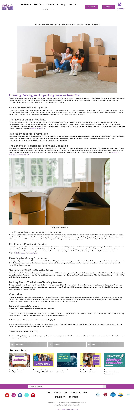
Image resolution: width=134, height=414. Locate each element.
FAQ (66, 392)
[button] (26, 4)
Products (47, 9)
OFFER (85, 392)
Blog (63, 4)
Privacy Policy (60, 409)
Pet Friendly (120, 8)
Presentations (73, 397)
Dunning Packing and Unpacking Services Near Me (44, 95)
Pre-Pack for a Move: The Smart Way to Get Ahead (88, 371)
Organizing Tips (60, 397)
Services (25, 4)
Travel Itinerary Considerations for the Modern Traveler (111, 372)
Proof (71, 4)
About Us (51, 4)
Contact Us (58, 392)
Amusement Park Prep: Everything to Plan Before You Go (43, 372)
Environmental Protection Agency (27, 253)
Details (37, 4)
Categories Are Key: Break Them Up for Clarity (18, 371)
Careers (48, 392)
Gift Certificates (75, 392)
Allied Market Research (37, 128)
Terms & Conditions (72, 409)
